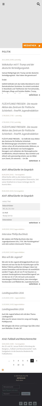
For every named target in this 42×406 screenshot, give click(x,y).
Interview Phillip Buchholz (15, 234)
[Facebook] (21, 403)
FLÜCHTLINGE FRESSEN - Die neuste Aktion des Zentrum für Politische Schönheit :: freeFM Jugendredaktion (20, 107)
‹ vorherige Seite (4, 361)
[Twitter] (25, 403)
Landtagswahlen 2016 (13, 292)
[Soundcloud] (30, 403)
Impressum (21, 378)
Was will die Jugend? (12, 257)
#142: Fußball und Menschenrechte (19, 338)
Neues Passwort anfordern (10, 390)
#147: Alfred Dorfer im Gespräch (17, 169)
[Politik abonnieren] (3, 369)
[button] (32, 45)
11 (23, 365)
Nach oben (19, 380)
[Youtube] (35, 403)
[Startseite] (20, 4)
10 (18, 365)
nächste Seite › (27, 364)
